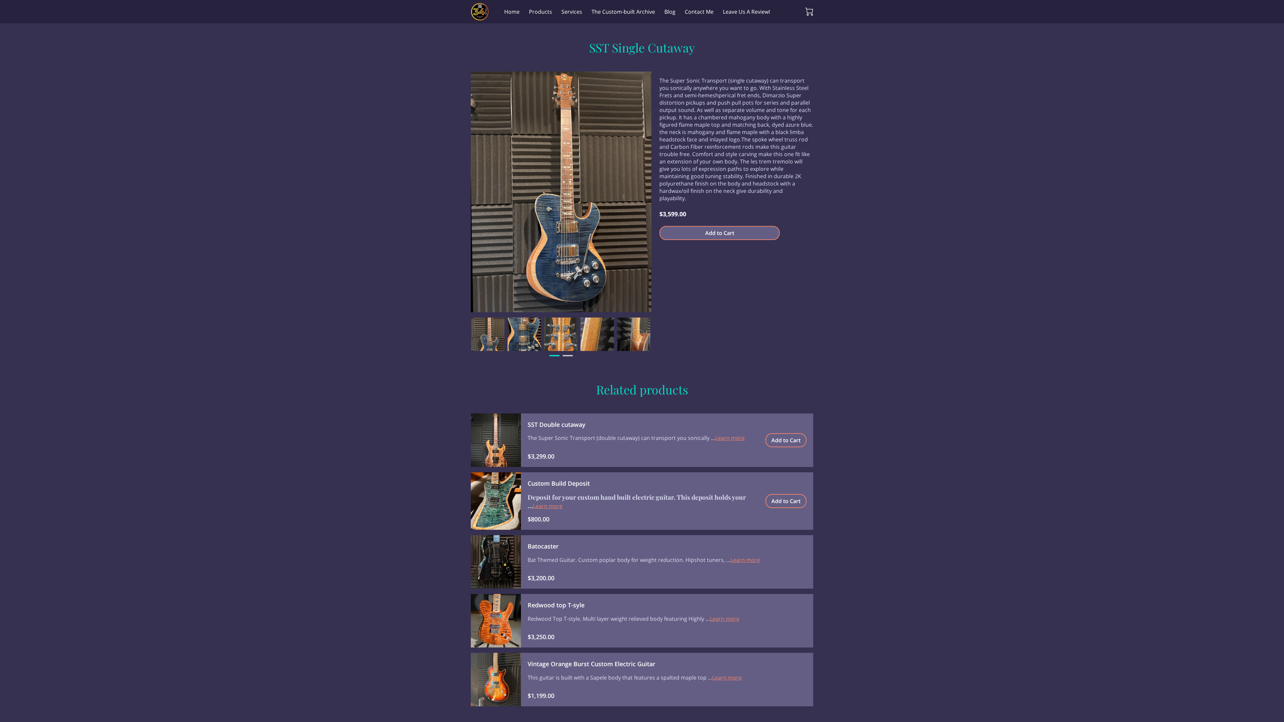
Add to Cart (719, 233)
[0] (809, 12)
